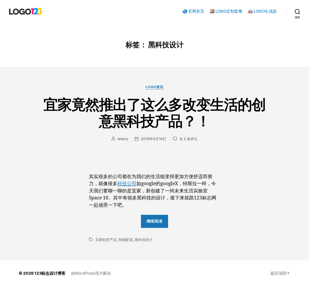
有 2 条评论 (188, 139)
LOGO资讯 (154, 87)
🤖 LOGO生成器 (262, 11)
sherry (122, 139)
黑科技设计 (143, 239)
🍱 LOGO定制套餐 (226, 11)
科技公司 (126, 184)
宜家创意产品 (105, 239)
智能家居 (126, 239)
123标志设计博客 (50, 273)
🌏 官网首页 (193, 11)
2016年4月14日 (153, 139)
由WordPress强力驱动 (91, 273)
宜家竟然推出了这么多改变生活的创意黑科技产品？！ (154, 113)
